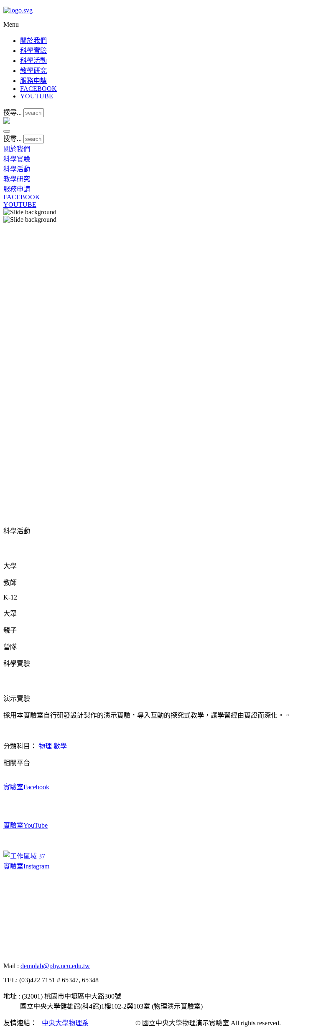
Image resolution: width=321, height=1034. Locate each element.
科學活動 (33, 60)
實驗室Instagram (26, 866)
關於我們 (33, 40)
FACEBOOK (38, 88)
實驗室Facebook (26, 787)
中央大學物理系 (65, 1022)
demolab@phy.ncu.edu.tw (55, 965)
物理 (45, 746)
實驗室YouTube (25, 825)
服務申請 (33, 80)
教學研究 (33, 70)
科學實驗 (33, 50)
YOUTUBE (36, 96)
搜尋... (12, 112)
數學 (60, 746)
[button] (6, 131)
